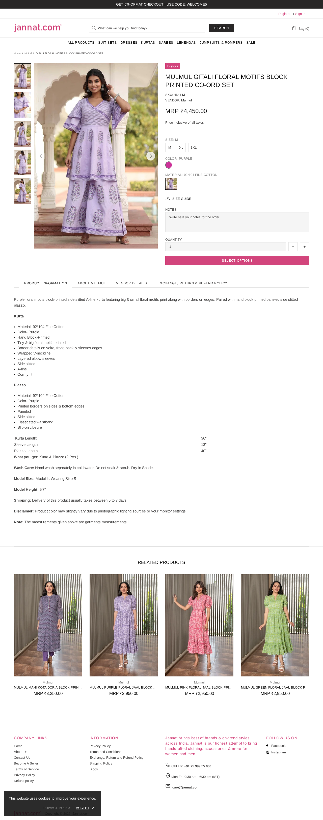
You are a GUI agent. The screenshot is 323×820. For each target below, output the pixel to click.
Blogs (94, 769)
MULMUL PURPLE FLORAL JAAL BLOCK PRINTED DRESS (124, 687)
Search (221, 28)
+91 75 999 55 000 (197, 766)
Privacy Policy (24, 775)
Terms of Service (26, 769)
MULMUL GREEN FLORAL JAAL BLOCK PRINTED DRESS (275, 687)
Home (17, 53)
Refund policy (24, 781)
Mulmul (186, 100)
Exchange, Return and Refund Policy (117, 757)
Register (284, 14)
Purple (169, 165)
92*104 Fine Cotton (171, 184)
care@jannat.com (186, 787)
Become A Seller (26, 763)
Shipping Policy (101, 763)
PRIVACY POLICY (57, 808)
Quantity (173, 239)
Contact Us (22, 757)
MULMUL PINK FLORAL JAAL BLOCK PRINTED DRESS (199, 687)
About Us (21, 752)
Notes (171, 209)
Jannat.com (38, 28)
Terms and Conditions (105, 752)
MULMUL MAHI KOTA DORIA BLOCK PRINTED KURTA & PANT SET (48, 687)
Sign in (300, 14)
